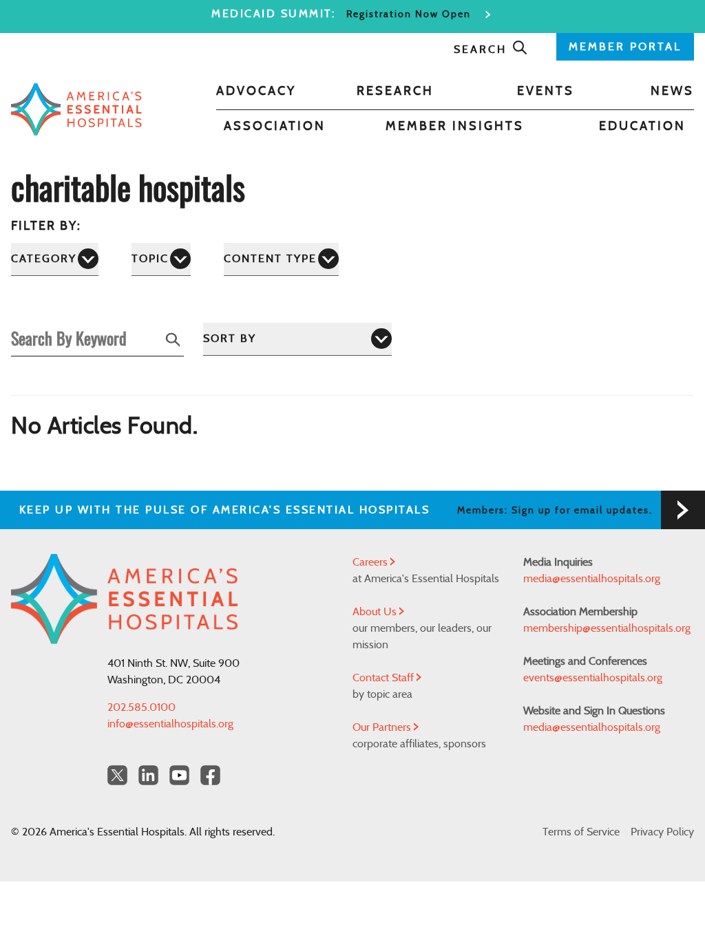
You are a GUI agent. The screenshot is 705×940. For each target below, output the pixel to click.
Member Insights (455, 126)
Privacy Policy (662, 831)
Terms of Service (581, 831)
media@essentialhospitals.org (591, 578)
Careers (371, 562)
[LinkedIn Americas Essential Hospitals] (148, 775)
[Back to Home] (76, 109)
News (672, 91)
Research (395, 91)
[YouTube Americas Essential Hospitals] (179, 775)
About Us (375, 611)
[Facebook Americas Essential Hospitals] (210, 775)
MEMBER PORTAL (625, 46)
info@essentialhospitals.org (170, 723)
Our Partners (383, 727)
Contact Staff (384, 677)
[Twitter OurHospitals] (117, 775)
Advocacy (256, 91)
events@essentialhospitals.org (592, 677)
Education (642, 126)
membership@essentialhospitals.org (607, 628)
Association (275, 126)
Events (545, 91)
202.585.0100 (141, 707)
